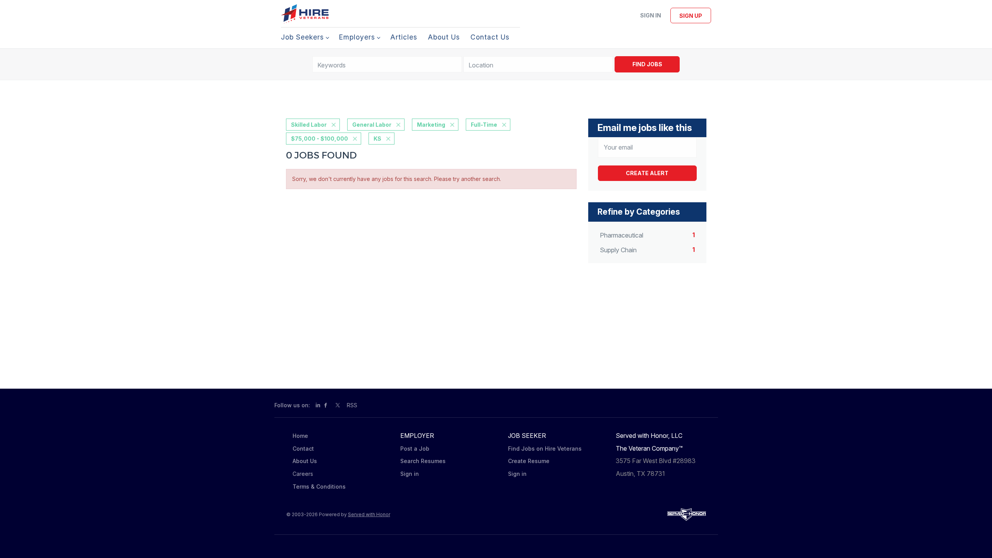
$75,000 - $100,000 (319, 138)
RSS (352, 405)
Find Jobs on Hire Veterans (545, 448)
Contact (303, 448)
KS (377, 138)
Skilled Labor (309, 124)
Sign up (690, 15)
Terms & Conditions (319, 486)
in (317, 405)
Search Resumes (423, 461)
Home (300, 435)
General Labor (371, 124)
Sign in (650, 15)
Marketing (431, 124)
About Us (305, 461)
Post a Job (414, 448)
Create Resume (528, 461)
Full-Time (484, 124)
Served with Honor (369, 514)
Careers (303, 473)
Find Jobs (647, 64)
